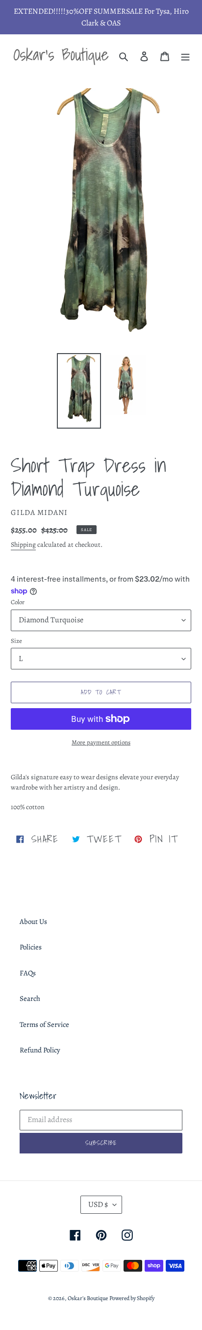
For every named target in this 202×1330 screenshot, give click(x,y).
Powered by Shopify (131, 1298)
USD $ (98, 1204)
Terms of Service (44, 1024)
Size (16, 641)
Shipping (23, 544)
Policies (31, 947)
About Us (33, 921)
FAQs (28, 973)
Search (30, 998)
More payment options (101, 742)
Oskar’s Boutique (88, 1298)
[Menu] (185, 55)
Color (18, 602)
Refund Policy (40, 1050)
